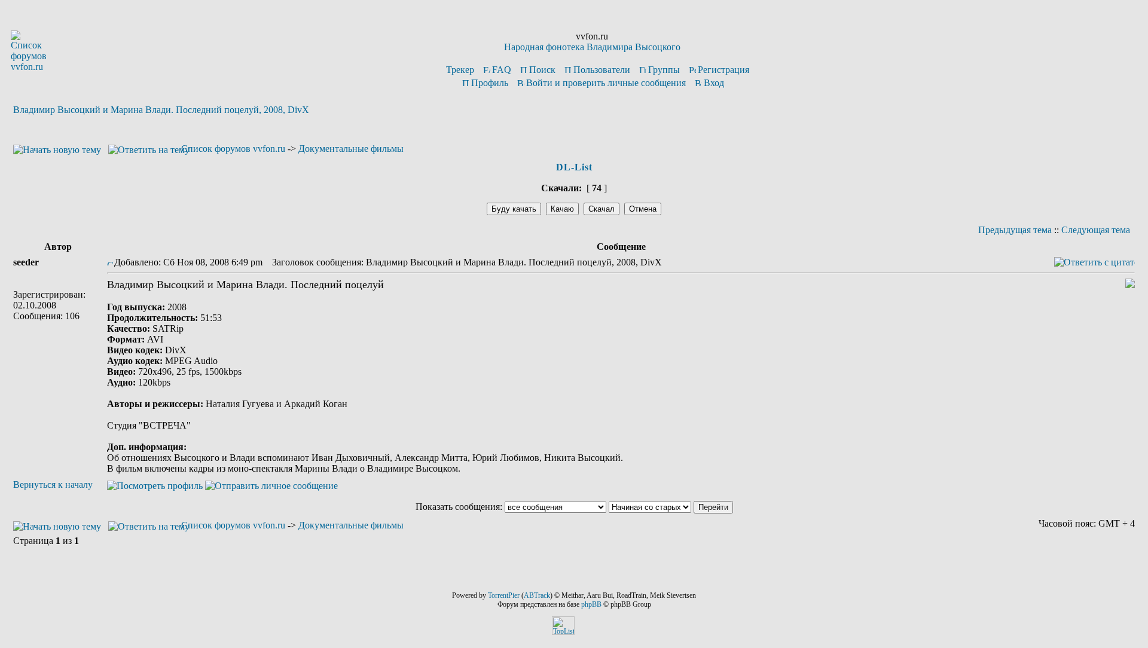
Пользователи (601, 70)
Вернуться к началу (53, 484)
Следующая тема (1095, 230)
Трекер (460, 70)
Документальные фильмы (351, 148)
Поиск (542, 70)
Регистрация (723, 70)
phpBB (591, 604)
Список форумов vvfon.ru (233, 148)
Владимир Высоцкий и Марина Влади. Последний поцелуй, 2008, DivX (161, 110)
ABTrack (537, 595)
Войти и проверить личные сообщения (606, 83)
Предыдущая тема (1015, 230)
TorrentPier (504, 595)
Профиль (489, 83)
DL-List (574, 167)
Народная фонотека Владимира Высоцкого (592, 47)
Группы (664, 70)
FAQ (501, 70)
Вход (714, 83)
